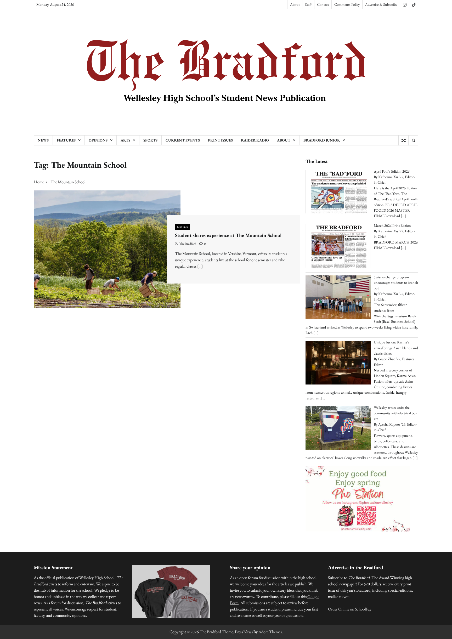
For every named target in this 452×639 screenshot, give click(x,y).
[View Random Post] (403, 140)
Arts (125, 140)
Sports (150, 140)
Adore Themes (270, 632)
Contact (323, 4)
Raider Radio (255, 140)
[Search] (413, 140)
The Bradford (187, 243)
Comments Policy (347, 4)
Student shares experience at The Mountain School (228, 235)
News (43, 140)
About (295, 4)
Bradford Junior (321, 140)
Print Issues (220, 140)
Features (66, 140)
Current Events (183, 140)
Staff (308, 4)
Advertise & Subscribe (381, 4)
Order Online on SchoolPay (349, 609)
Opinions (98, 140)
